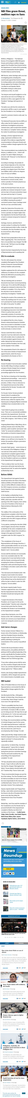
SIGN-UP (8, 869)
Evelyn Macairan (7, 1082)
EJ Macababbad (5, 18)
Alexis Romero (7, 1019)
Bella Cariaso (6, 989)
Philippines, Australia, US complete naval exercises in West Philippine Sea (14, 1047)
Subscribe (23, 2)
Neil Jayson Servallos (7, 954)
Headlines (5, 8)
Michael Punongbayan (8, 1052)
